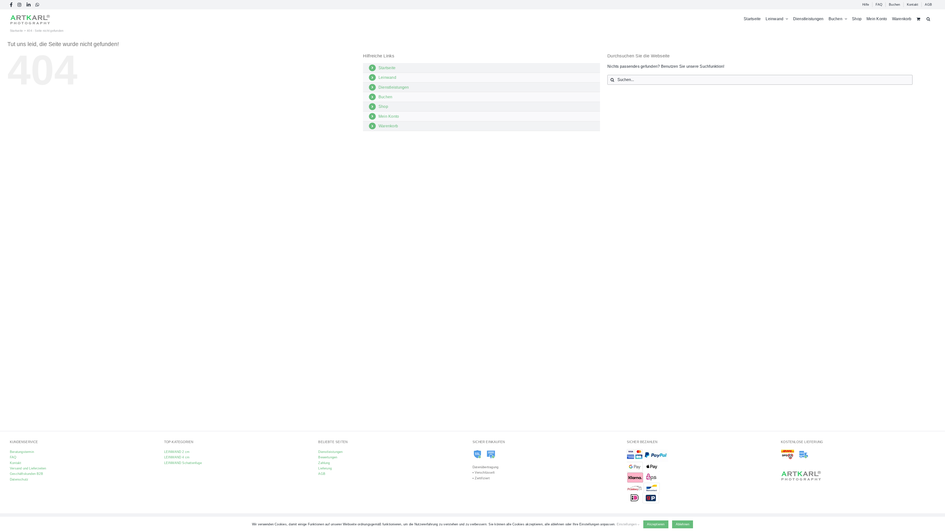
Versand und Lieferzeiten (28, 468)
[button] (928, 19)
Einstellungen (627, 524)
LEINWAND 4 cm (177, 457)
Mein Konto (388, 116)
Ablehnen (683, 524)
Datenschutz (19, 479)
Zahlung (324, 463)
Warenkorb (388, 126)
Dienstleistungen (393, 87)
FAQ (13, 457)
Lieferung (325, 468)
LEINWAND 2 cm (177, 452)
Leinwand (387, 77)
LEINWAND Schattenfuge (183, 463)
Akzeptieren (655, 524)
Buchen (385, 97)
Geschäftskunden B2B (26, 474)
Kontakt (15, 463)
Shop (383, 106)
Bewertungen (327, 457)
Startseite (386, 68)
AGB (321, 474)
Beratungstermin (22, 452)
